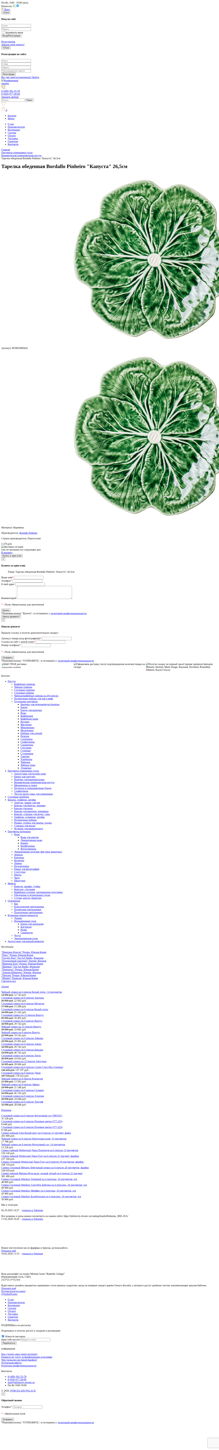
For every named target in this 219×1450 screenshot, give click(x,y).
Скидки (12, 132)
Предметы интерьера (19, 831)
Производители (16, 127)
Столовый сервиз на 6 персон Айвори (22, 1038)
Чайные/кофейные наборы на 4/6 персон (36, 695)
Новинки (6, 1110)
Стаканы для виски (24, 825)
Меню (11, 118)
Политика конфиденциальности (18, 1365)
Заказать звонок (10, 97)
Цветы (17, 874)
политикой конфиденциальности (69, 613)
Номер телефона (11, 645)
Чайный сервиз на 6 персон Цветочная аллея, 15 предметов (33, 1138)
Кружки (25, 721)
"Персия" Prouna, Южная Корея (18, 975)
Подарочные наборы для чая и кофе (33, 698)
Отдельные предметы (26, 701)
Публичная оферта (11, 1362)
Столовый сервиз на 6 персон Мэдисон (22, 1003)
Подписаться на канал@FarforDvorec (13, 1292)
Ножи (24, 929)
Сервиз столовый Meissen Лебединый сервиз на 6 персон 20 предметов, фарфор (45, 1167)
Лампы (18, 863)
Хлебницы (26, 759)
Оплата (12, 135)
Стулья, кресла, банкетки (28, 898)
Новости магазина (14, 1336)
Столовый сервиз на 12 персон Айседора (23, 1061)
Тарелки (25, 756)
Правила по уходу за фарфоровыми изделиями (26, 1357)
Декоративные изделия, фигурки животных (38, 851)
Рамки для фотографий (26, 869)
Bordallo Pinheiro (28, 533)
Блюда (24, 707)
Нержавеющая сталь (25, 921)
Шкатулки (19, 880)
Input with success (10, 1339)
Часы (17, 877)
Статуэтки (19, 872)
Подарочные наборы (25, 820)
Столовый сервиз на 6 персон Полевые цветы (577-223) (31, 1127)
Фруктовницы (28, 848)
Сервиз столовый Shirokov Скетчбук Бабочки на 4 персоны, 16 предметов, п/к (44, 1185)
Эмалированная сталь (26, 938)
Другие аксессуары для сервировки (33, 794)
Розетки (25, 736)
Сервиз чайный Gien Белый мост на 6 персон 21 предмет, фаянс (36, 1133)
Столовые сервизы (24, 690)
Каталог (12, 115)
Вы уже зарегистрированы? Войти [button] (20, 77)
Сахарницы (27, 744)
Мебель (12, 883)
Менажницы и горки (25, 785)
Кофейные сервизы (24, 684)
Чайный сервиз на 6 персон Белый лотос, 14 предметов (31, 992)
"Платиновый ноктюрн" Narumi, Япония (23, 960)
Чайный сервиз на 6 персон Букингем (22, 1078)
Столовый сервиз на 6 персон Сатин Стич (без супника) (32, 1067)
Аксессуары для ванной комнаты (26, 941)
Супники (26, 750)
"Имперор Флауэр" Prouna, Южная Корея (23, 952)
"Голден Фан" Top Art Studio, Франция (22, 958)
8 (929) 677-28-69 (10, 94)
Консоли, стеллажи (24, 889)
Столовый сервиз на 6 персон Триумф (22, 1101)
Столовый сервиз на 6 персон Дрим (21, 1073)
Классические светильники (29, 906)
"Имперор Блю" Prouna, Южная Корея (22, 963)
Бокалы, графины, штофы (22, 799)
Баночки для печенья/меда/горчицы (40, 704)
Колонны (19, 860)
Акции (5, 986)
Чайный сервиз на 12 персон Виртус (21, 1026)
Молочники (27, 730)
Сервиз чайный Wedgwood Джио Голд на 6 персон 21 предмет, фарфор (40, 1156)
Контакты (13, 144)
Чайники (25, 762)
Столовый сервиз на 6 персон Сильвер (22, 1090)
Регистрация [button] (8, 41)
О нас (11, 124)
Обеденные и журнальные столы (32, 895)
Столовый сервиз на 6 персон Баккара (22, 1049)
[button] (5, 9)
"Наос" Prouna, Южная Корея (17, 955)
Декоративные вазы (31, 840)
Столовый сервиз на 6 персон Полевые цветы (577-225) (31, 1121)
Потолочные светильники (28, 912)
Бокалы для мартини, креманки (31, 811)
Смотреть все (8, 981)
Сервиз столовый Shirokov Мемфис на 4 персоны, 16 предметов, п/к (38, 1190)
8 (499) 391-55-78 (10, 91)
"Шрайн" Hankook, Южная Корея (19, 978)
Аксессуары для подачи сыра (30, 773)
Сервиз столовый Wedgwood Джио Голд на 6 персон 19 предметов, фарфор (42, 1161)
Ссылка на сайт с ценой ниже (18, 641)
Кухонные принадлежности (23, 915)
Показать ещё (8, 1250)
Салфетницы (28, 742)
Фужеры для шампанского (28, 828)
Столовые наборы (24, 692)
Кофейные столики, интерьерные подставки (38, 892)
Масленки (26, 724)
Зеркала (18, 854)
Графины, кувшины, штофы (29, 817)
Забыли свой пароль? (13, 44)
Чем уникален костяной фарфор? (19, 1360)
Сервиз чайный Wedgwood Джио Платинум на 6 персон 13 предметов (39, 1150)
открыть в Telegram (32, 1210)
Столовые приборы (18, 796)
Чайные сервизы (23, 687)
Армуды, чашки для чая (27, 802)
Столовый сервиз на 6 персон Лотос (21, 1055)
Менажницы (27, 727)
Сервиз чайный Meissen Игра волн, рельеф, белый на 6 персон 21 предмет (42, 1173)
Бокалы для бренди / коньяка (30, 805)
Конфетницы (28, 846)
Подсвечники (21, 866)
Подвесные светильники (27, 909)
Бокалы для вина (23, 808)
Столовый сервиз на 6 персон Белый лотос (24, 1009)
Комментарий (8, 598)
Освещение (14, 900)
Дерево (18, 918)
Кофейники (27, 716)
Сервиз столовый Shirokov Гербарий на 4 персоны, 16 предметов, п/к (39, 1179)
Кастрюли (26, 926)
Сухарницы (27, 753)
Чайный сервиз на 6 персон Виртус (20, 1032)
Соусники (26, 747)
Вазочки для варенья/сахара (29, 779)
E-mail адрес (8, 584)
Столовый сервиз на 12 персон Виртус (22, 1015)
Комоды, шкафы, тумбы (27, 886)
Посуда (12, 681)
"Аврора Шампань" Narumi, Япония (21, 972)
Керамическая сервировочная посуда (34, 782)
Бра (16, 903)
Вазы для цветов (30, 837)
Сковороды (27, 932)
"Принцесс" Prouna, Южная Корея (20, 969)
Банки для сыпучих (24, 776)
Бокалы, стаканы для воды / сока (32, 814)
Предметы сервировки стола (23, 770)
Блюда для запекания (32, 924)
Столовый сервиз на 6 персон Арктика (22, 997)
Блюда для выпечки (31, 710)
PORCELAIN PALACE (23, 1390)
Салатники (27, 739)
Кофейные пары (29, 718)
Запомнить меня (13, 32)
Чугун (17, 935)
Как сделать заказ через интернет (19, 1354)
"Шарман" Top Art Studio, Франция (20, 966)
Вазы (23, 713)
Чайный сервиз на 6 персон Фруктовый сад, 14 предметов (33, 1144)
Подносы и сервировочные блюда (32, 788)
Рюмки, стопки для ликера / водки (33, 822)
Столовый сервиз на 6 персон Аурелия (22, 1096)
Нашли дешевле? (11, 616)
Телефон (6, 580)
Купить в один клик (12, 556)
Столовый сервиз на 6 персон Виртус (21, 1021)
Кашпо (24, 843)
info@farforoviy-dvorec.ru (21, 1382)
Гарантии (13, 141)
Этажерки (26, 768)
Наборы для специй (31, 733)
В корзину (7, 552)
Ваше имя (7, 577)
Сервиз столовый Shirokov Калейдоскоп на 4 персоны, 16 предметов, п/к (41, 1196)
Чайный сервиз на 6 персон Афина (20, 1084)
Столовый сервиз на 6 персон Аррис (21, 1044)
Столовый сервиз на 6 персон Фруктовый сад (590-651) (31, 1115)
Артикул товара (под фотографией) (21, 638)
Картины (19, 857)
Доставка (13, 138)
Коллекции (14, 129)
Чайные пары (28, 765)
